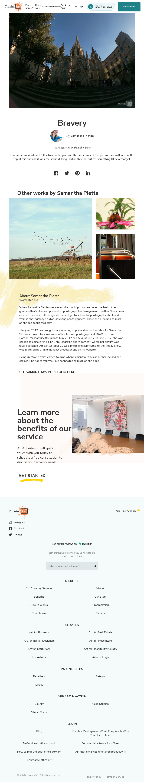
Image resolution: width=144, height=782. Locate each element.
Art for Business (39, 632)
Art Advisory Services (39, 588)
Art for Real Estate (101, 632)
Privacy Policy (93, 776)
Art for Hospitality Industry (100, 649)
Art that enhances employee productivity (100, 752)
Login (81, 6)
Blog (39, 731)
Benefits (39, 597)
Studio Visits (39, 712)
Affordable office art (39, 760)
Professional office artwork (39, 743)
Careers (100, 613)
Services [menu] (45, 6)
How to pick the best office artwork (39, 752)
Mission (100, 588)
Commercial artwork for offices (100, 743)
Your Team (39, 613)
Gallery (39, 704)
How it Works (39, 605)
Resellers (39, 676)
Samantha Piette (82, 136)
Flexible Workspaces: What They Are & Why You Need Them (100, 733)
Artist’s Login (100, 657)
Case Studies (100, 704)
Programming (100, 605)
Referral (101, 676)
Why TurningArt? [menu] (30, 6)
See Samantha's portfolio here (47, 372)
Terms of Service (114, 776)
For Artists (39, 657)
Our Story (100, 597)
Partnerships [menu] (55, 6)
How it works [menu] (38, 6)
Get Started (129, 6)
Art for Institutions (39, 649)
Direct (39, 685)
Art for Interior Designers (39, 641)
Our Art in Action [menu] (65, 6)
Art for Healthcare (100, 641)
